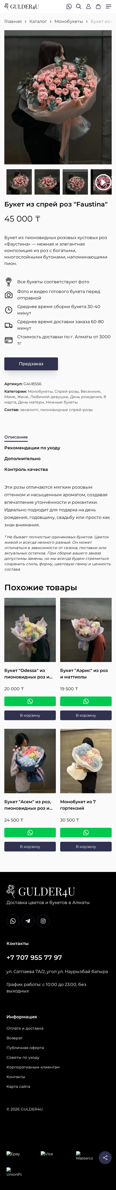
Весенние (90, 391)
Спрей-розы (66, 391)
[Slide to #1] (19, 182)
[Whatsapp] (12, 921)
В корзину (30, 715)
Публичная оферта (25, 1047)
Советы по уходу (22, 1057)
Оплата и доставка (24, 1028)
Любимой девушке (49, 396)
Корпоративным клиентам (33, 1067)
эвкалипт (29, 409)
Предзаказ (31, 363)
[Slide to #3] (75, 182)
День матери (31, 402)
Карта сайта (18, 1086)
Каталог (38, 21)
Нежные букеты (62, 402)
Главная (13, 21)
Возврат (14, 1038)
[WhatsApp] (30, 701)
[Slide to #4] (103, 182)
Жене (22, 396)
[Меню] (108, 6)
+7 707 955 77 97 (34, 957)
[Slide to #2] (47, 182)
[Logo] (21, 6)
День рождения (86, 396)
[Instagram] (43, 921)
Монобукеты (68, 21)
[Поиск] (78, 6)
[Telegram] (28, 921)
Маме (9, 396)
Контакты (15, 1076)
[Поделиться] (105, 1157)
